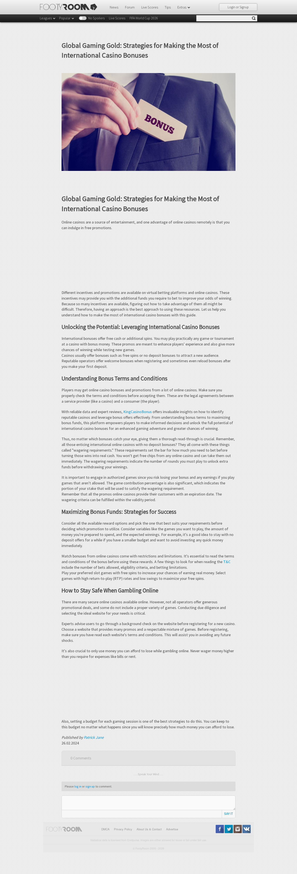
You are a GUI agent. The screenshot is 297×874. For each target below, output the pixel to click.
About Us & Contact (149, 829)
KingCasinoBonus (137, 411)
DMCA (105, 829)
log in (77, 786)
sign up (90, 786)
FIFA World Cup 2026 (144, 18)
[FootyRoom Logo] (70, 7)
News (114, 7)
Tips (168, 7)
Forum (130, 7)
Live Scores (149, 7)
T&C (226, 561)
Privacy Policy (123, 829)
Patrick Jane (94, 737)
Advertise (172, 829)
